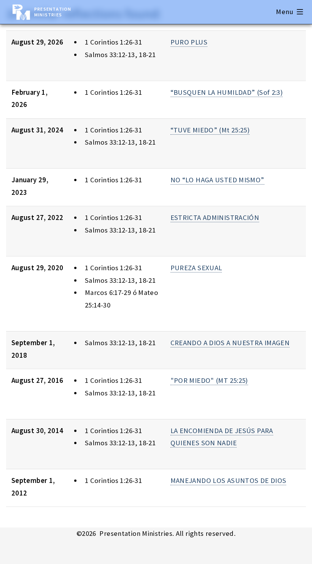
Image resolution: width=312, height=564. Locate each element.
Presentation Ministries (52, 12)
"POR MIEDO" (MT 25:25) (209, 380)
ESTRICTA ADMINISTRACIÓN (214, 217)
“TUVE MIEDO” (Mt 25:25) (210, 130)
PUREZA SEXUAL (196, 267)
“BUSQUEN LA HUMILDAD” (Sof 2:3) (226, 92)
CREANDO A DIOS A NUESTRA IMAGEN (230, 342)
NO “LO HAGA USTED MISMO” (217, 179)
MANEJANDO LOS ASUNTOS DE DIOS (228, 480)
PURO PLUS (188, 42)
